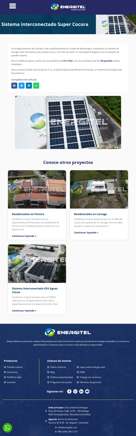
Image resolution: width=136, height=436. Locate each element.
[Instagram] (75, 391)
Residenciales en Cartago (90, 214)
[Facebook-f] (69, 391)
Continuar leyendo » (24, 236)
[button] (14, 86)
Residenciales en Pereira (28, 214)
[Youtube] (87, 391)
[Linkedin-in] (81, 391)
